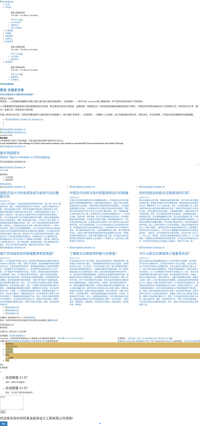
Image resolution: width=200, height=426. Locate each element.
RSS (147, 341)
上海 (138, 338)
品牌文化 (15, 25)
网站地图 (140, 341)
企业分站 (130, 341)
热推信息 (121, 341)
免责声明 (196, 341)
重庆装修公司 (27, 341)
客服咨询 (31, 317)
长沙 (166, 338)
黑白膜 (13, 335)
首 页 (7, 4)
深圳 (147, 338)
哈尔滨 (161, 338)
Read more (16, 19)
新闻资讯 (9, 41)
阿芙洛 (8, 7)
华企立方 (79, 338)
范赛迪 (8, 33)
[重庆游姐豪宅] (13, 146)
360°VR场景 (16, 27)
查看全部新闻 (5, 183)
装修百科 (15, 59)
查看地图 (54, 320)
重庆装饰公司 (39, 341)
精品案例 (9, 35)
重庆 (151, 338)
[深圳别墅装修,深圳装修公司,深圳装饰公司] (24, 119)
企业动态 (15, 56)
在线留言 (15, 79)
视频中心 (9, 38)
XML (153, 341)
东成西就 (9, 30)
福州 (134, 338)
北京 (129, 338)
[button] (100, 423)
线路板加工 (20, 335)
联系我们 (9, 61)
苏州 (156, 338)
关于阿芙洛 (15, 22)
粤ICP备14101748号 (66, 338)
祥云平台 (170, 341)
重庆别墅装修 (15, 341)
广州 (142, 338)
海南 (171, 338)
